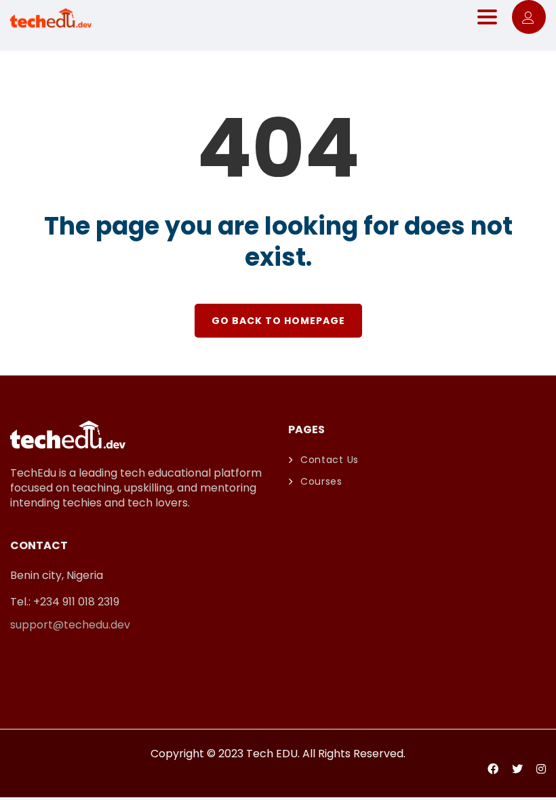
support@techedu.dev (70, 625)
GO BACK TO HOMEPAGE (278, 320)
